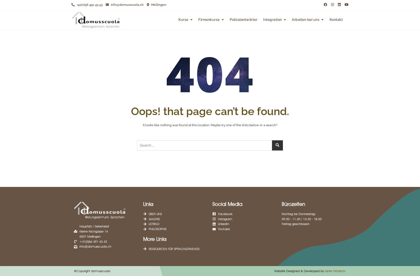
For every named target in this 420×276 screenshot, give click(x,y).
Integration (272, 20)
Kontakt (336, 20)
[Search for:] (210, 145)
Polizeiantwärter (243, 20)
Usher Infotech (335, 271)
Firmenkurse (209, 20)
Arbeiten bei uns (305, 20)
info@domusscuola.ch (127, 5)
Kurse (183, 20)
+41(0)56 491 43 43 (89, 5)
